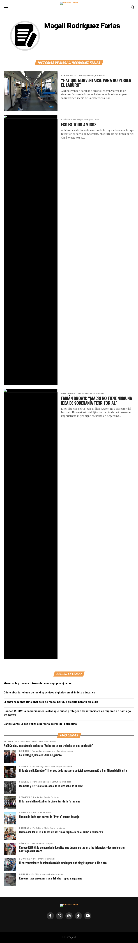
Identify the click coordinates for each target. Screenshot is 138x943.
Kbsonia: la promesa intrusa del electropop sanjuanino (38, 683)
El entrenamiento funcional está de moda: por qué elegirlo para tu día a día (51, 702)
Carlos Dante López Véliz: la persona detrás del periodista (40, 723)
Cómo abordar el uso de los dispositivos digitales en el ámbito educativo (49, 692)
